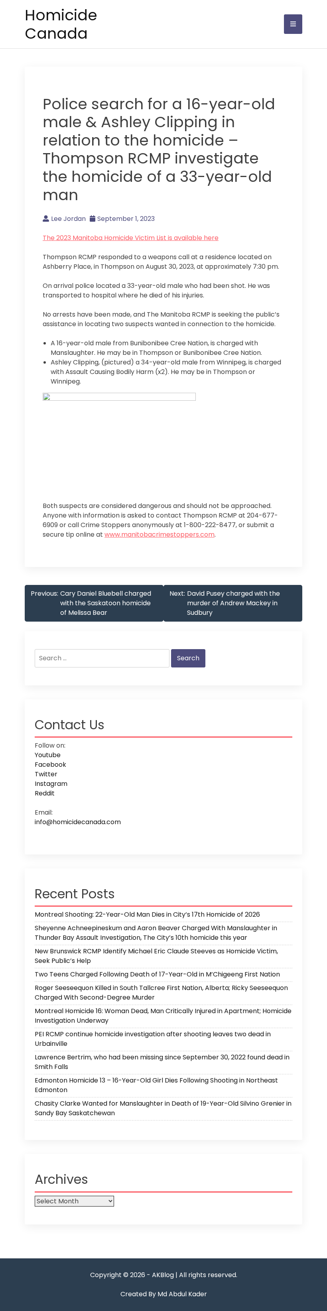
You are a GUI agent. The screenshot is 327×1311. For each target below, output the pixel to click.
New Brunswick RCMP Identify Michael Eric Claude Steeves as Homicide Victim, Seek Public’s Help (156, 956)
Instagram (51, 783)
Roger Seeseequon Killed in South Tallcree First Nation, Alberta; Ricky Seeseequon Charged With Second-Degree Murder (161, 992)
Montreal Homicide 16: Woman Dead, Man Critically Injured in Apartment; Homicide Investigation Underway (163, 1015)
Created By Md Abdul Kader (163, 1294)
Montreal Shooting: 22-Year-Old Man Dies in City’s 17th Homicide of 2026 (147, 914)
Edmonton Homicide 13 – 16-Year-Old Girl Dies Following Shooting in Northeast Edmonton (156, 1085)
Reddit (45, 793)
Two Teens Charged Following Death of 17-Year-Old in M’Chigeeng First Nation (157, 974)
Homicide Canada (61, 24)
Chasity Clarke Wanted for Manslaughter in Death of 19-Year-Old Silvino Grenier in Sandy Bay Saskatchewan (163, 1108)
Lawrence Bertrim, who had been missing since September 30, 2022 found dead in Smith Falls (162, 1062)
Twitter (46, 774)
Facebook (50, 764)
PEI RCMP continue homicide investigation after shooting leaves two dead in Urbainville (153, 1039)
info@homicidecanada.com (78, 822)
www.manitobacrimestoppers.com (159, 534)
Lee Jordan (68, 218)
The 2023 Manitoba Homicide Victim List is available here (131, 237)
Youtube (48, 755)
